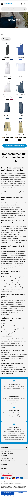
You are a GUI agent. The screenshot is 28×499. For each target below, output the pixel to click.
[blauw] (20, 59)
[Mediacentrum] (21, 4)
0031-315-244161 (9, 458)
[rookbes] (11, 99)
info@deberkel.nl (10, 460)
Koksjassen (4, 369)
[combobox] (14, 9)
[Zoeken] (25, 9)
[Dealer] (25, 4)
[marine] (11, 59)
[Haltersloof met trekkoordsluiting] (7, 87)
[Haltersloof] (7, 49)
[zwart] (3, 59)
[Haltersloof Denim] (20, 87)
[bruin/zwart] (7, 137)
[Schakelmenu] (2, 4)
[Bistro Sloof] (7, 68)
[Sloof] (20, 68)
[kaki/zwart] (3, 137)
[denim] (20, 97)
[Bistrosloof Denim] (20, 108)
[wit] (7, 59)
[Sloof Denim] (7, 108)
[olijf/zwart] (11, 137)
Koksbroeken (13, 369)
